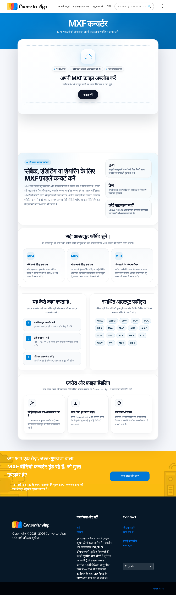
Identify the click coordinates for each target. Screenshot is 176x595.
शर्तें (78, 528)
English (129, 566)
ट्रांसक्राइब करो (81, 6)
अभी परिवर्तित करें (130, 476)
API (108, 6)
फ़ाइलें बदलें (64, 6)
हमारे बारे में (128, 532)
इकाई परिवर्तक (130, 541)
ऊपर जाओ (158, 588)
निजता (80, 532)
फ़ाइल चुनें (88, 94)
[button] (88, 74)
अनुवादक (127, 545)
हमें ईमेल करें (129, 528)
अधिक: (162, 6)
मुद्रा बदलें (98, 6)
